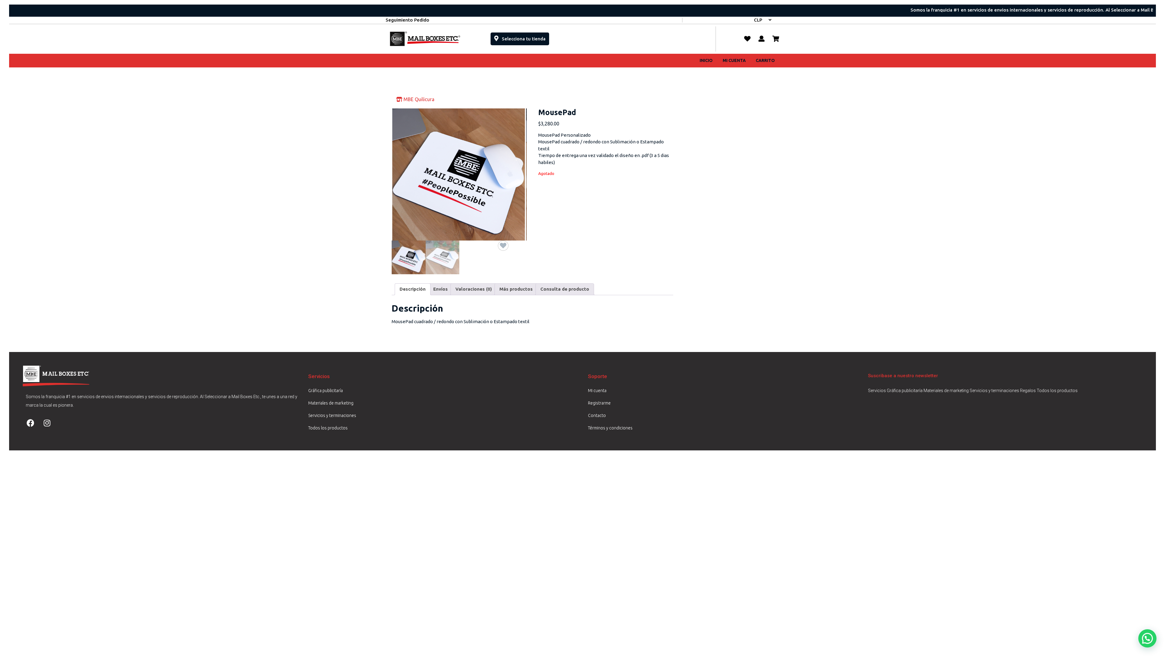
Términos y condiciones (610, 427)
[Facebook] (30, 423)
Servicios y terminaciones (332, 415)
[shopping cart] (775, 38)
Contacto (597, 415)
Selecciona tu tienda (525, 36)
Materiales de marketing (330, 403)
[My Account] (761, 38)
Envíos (440, 289)
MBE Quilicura (418, 99)
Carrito (765, 60)
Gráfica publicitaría (325, 390)
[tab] (413, 289)
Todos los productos (328, 427)
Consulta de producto (564, 289)
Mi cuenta (734, 60)
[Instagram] (47, 423)
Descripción (413, 289)
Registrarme (599, 403)
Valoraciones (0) (473, 289)
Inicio (706, 60)
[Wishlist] (747, 38)
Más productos (516, 289)
